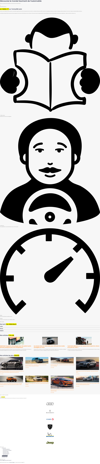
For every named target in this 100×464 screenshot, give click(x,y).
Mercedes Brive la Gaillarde (7, 450)
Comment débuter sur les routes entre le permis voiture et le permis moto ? (83, 346)
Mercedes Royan (5, 454)
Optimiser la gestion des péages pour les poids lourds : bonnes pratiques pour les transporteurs (15, 346)
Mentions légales (12, 462)
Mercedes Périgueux (6, 453)
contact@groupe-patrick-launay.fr (6, 460)
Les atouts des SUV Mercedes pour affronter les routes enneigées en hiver (49, 346)
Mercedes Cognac (6, 451)
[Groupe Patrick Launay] (30, 3)
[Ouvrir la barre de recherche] (73, 3)
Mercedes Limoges (6, 452)
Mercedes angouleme (6, 449)
